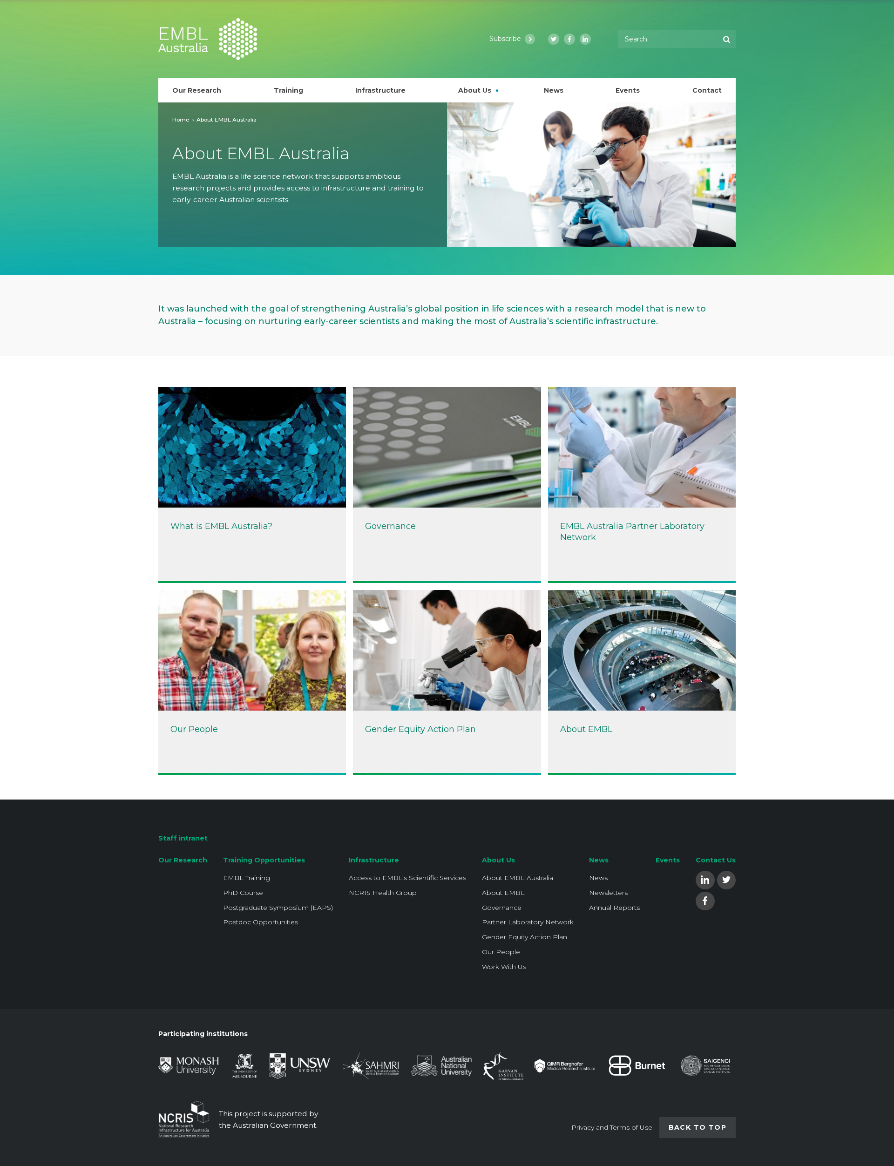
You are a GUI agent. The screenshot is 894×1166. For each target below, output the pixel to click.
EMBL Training (246, 878)
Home (181, 119)
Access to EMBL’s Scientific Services (407, 878)
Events (668, 860)
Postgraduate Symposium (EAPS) (278, 907)
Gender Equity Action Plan (524, 937)
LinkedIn (705, 879)
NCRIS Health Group (383, 892)
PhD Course (243, 892)
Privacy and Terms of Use (611, 1127)
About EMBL (503, 892)
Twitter (726, 879)
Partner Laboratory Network (528, 922)
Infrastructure (374, 860)
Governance (502, 907)
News (599, 860)
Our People (501, 952)
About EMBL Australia (517, 878)
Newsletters (608, 892)
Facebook (705, 900)
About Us (498, 860)
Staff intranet (183, 838)
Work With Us (504, 967)
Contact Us (716, 860)
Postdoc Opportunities (260, 922)
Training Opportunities (264, 860)
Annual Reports (614, 907)
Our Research (182, 860)
